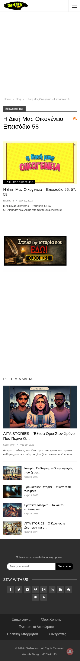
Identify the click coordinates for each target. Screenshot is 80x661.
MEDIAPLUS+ (50, 654)
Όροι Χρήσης (51, 619)
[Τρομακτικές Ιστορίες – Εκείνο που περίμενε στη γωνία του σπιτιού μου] (12, 492)
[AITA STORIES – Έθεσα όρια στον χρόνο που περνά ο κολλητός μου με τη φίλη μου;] (40, 407)
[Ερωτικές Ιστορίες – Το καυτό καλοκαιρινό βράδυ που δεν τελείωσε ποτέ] (12, 510)
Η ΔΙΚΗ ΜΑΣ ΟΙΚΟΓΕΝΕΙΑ (19, 182)
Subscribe (64, 566)
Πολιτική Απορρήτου (22, 634)
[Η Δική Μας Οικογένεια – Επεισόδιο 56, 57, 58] (40, 162)
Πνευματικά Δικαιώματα (36, 627)
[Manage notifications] (70, 651)
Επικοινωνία (21, 619)
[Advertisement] (40, 55)
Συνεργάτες (57, 634)
